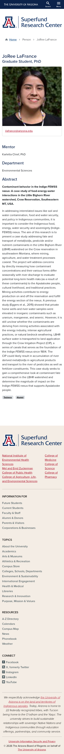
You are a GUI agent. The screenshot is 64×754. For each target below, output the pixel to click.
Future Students (12, 503)
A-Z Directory (10, 619)
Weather (7, 644)
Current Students (12, 508)
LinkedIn (11, 677)
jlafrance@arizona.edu (19, 131)
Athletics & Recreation (16, 561)
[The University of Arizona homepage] (20, 4)
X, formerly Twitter (17, 667)
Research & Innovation (16, 596)
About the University (15, 546)
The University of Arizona (32, 749)
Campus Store (11, 566)
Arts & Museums (12, 556)
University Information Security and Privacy (32, 741)
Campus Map (10, 629)
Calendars (8, 624)
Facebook (12, 662)
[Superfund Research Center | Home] (32, 22)
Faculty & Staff (11, 513)
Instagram (12, 672)
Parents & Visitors (13, 523)
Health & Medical (13, 586)
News (5, 634)
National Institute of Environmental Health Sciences (15, 460)
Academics (9, 551)
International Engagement (18, 581)
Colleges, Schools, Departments (22, 571)
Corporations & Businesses (18, 528)
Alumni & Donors (12, 518)
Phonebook (9, 639)
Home (13, 39)
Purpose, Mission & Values (18, 601)
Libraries (7, 591)
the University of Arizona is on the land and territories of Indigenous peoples (32, 702)
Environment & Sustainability (20, 576)
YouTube (11, 682)
